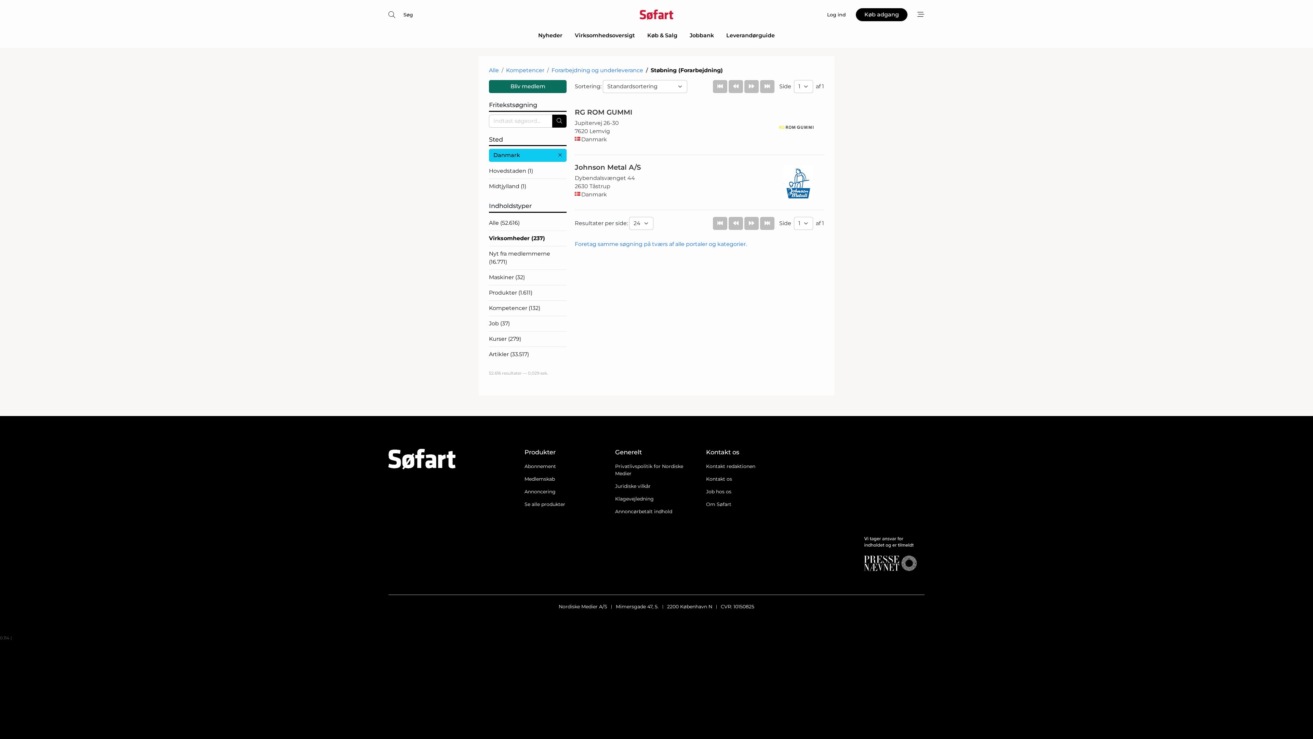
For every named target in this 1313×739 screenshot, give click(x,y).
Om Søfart (718, 504)
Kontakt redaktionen (730, 466)
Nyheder (550, 35)
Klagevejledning (634, 499)
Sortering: (589, 86)
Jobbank (702, 35)
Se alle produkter (545, 504)
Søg (408, 15)
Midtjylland (507, 186)
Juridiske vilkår (633, 486)
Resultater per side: (602, 223)
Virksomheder (517, 238)
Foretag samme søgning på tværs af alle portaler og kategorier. (661, 244)
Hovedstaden (511, 171)
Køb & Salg (662, 35)
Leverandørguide (750, 35)
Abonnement (540, 466)
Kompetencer (525, 70)
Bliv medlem (527, 86)
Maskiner (507, 277)
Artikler (509, 354)
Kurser (505, 339)
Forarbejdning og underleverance (597, 70)
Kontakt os (719, 479)
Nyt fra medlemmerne (519, 257)
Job (499, 323)
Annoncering (540, 492)
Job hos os (718, 492)
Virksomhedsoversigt (605, 35)
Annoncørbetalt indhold (643, 511)
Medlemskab (540, 479)
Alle (494, 70)
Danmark (506, 155)
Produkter (510, 292)
